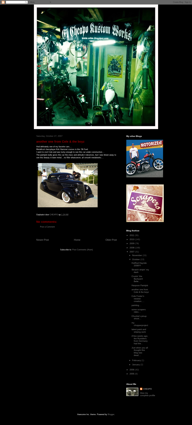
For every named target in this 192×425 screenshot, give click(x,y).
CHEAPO (147, 389)
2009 (132, 243)
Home (77, 240)
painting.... (136, 305)
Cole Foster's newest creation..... (138, 298)
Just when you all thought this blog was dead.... (140, 351)
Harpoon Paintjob (140, 285)
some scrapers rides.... (139, 310)
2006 (132, 369)
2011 (132, 235)
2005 (132, 373)
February (136, 360)
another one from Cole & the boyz (140, 290)
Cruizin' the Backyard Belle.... (137, 279)
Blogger (111, 414)
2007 (132, 251)
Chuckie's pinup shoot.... (139, 317)
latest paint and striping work (139, 330)
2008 (132, 247)
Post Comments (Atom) (82, 250)
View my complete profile (147, 394)
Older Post (111, 240)
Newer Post (42, 240)
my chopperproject (140, 323)
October (136, 259)
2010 (132, 239)
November (137, 255)
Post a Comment (47, 227)
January (136, 364)
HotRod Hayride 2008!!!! (139, 264)
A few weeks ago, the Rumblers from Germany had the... (140, 340)
